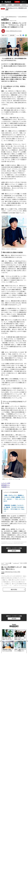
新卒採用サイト (5, 485)
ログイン (23, 1)
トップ (2, 16)
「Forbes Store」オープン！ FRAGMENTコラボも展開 (16, 8)
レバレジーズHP (5, 483)
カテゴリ (24, 5)
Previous (1, 641)
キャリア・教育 (8, 563)
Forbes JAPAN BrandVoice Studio (14, 31)
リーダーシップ (16, 563)
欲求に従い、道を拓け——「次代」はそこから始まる (14, 498)
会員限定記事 (17, 5)
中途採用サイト (5, 487)
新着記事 (3, 5)
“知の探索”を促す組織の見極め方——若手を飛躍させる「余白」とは (14, 508)
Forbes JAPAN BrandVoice (11, 16)
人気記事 (10, 5)
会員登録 (17, 1)
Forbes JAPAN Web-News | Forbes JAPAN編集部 (10, 572)
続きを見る (14, 589)
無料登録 (14, 550)
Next (27, 641)
